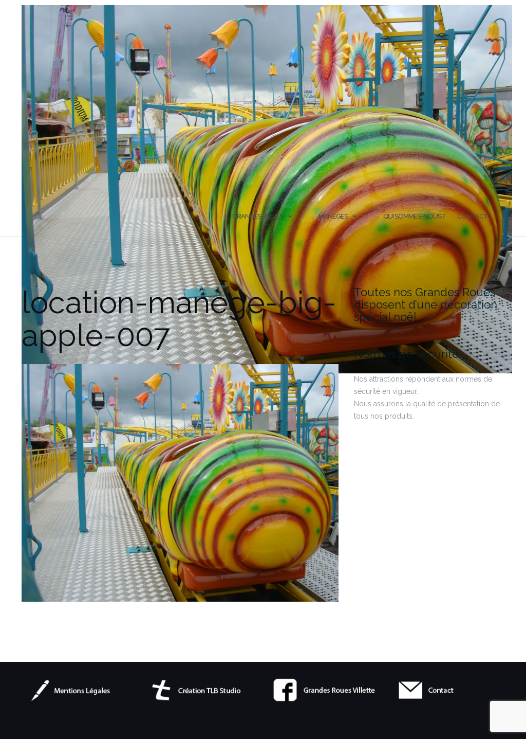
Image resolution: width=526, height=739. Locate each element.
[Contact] (450, 690)
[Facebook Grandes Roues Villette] (325, 690)
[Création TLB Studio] (201, 690)
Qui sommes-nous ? (414, 216)
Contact (472, 216)
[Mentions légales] (76, 690)
